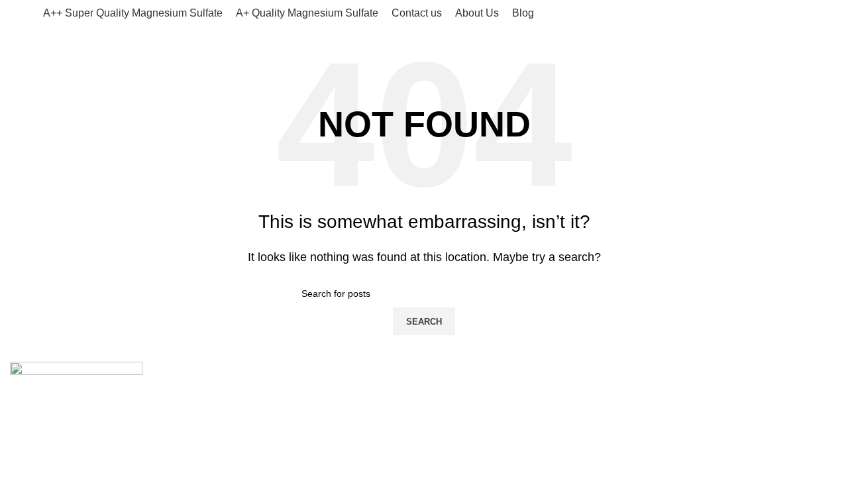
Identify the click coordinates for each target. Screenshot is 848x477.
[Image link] (76, 388)
